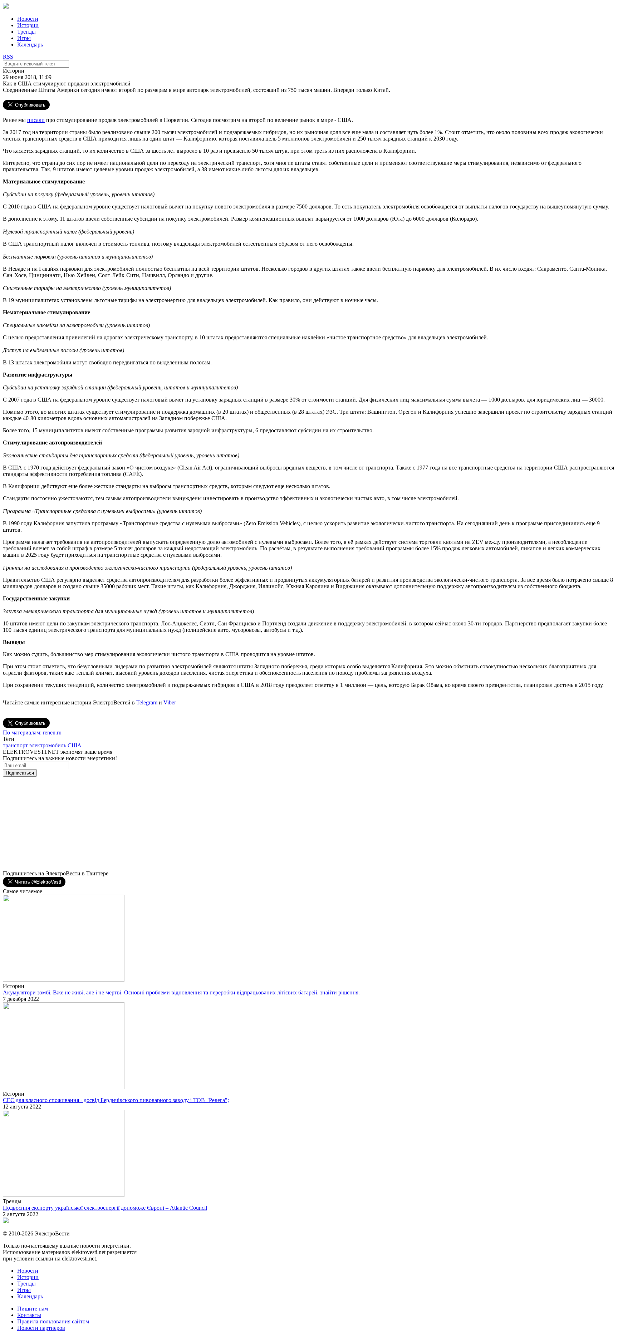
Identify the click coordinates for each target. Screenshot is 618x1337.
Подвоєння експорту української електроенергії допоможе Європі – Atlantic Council (105, 1208)
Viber (169, 702)
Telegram (146, 702)
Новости (27, 19)
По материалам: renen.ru (32, 732)
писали (36, 120)
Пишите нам (32, 1309)
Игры (24, 38)
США (75, 745)
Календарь (30, 44)
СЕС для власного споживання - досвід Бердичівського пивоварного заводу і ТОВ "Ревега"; (116, 1100)
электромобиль (47, 745)
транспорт (15, 745)
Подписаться (20, 773)
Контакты (29, 1315)
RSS (8, 57)
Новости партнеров (41, 1328)
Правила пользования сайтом (53, 1321)
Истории (28, 25)
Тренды (26, 32)
